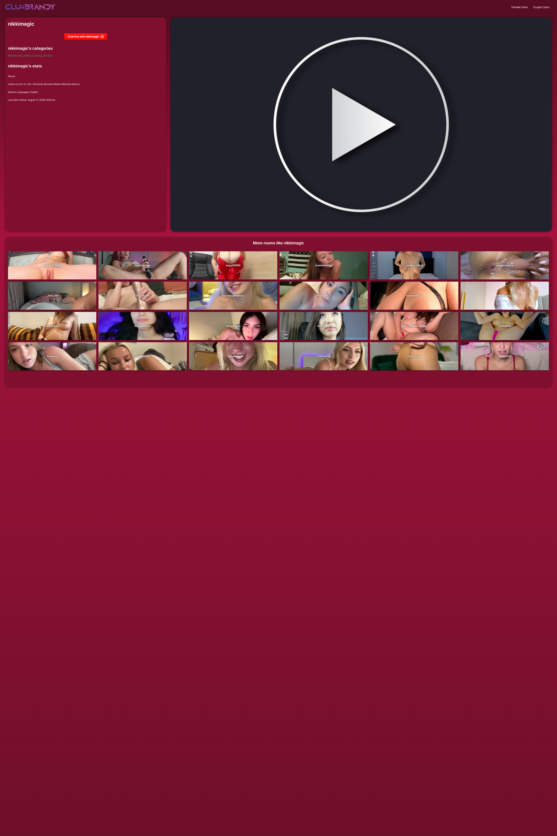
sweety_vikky (414, 265)
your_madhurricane (414, 325)
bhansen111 (323, 295)
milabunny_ (505, 295)
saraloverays (143, 265)
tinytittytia (142, 295)
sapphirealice (504, 265)
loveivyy (52, 356)
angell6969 (233, 265)
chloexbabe (142, 356)
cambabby (504, 325)
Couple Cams (541, 7)
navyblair (233, 356)
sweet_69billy (52, 265)
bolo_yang (323, 325)
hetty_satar (414, 356)
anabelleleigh (323, 265)
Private (47, 55)
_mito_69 (52, 295)
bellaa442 (504, 356)
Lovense (37, 55)
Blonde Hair (15, 55)
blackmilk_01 (414, 295)
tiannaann (324, 356)
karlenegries (52, 325)
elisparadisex (142, 325)
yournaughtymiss (233, 295)
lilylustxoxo (233, 325)
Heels (26, 55)
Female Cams (519, 7)
